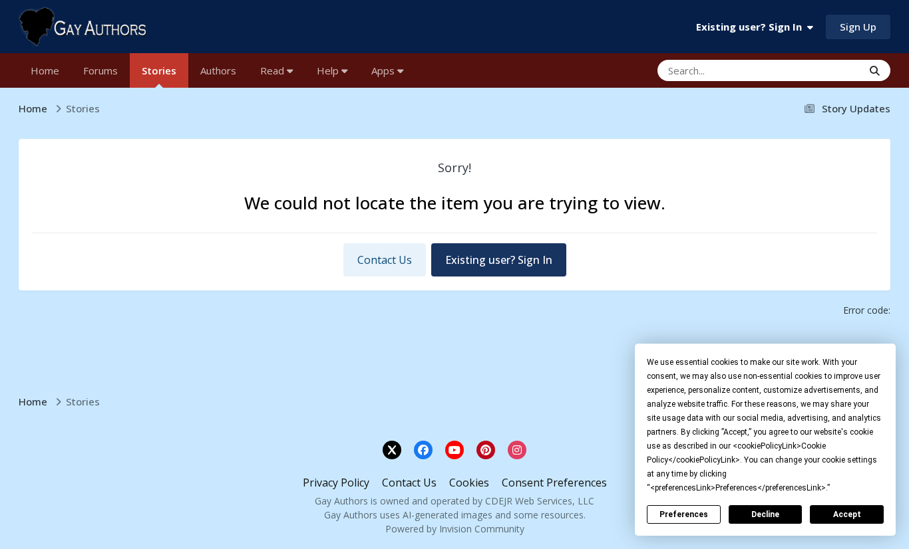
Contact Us (384, 260)
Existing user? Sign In (751, 26)
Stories (159, 70)
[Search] (874, 70)
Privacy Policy (336, 482)
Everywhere (819, 70)
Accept (847, 514)
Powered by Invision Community (454, 528)
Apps (384, 70)
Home (45, 70)
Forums (100, 70)
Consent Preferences (554, 482)
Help (329, 70)
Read (273, 70)
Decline (765, 514)
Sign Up (858, 26)
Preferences (683, 514)
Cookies (469, 482)
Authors (218, 70)
